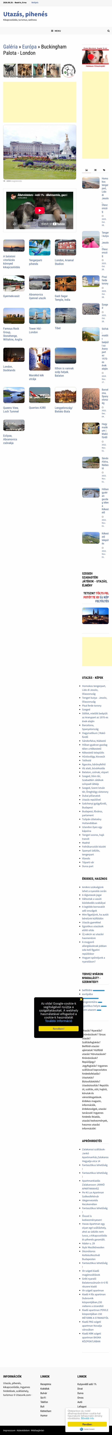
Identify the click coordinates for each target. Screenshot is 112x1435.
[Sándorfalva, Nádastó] (91, 458)
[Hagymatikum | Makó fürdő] (91, 424)
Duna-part (87, 866)
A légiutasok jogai (92, 895)
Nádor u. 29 (88, 1243)
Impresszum (9, 1430)
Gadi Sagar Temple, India (62, 297)
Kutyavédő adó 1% (86, 1384)
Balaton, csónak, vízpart (95, 772)
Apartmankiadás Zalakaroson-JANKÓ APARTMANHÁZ (93, 1184)
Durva (80, 1393)
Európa (29, 47)
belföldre (87, 990)
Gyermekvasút (11, 296)
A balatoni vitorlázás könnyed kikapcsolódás (11, 262)
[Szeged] (91, 305)
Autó (79, 1402)
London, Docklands (9, 368)
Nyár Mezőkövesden (93, 1247)
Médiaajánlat (37, 1430)
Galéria (10, 47)
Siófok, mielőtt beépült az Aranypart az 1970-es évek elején (105, 348)
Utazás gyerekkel (91, 922)
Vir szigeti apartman (93, 1290)
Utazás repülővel (91, 799)
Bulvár (43, 1393)
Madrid (86, 842)
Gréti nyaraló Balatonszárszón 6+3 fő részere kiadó (95, 1282)
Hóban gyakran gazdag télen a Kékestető (105, 501)
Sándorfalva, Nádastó (105, 463)
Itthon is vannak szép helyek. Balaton (64, 372)
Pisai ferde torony (105, 280)
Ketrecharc (45, 1411)
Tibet (58, 328)
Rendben (87, 1424)
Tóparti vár (88, 862)
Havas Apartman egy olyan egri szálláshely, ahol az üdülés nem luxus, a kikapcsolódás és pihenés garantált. (94, 1231)
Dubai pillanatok (91, 795)
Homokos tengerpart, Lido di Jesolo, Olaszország (94, 689)
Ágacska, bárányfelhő (94, 764)
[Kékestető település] (91, 534)
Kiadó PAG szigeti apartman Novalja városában (92, 1325)
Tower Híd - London (35, 330)
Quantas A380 (37, 407)
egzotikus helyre (91, 1005)
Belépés (35, 2)
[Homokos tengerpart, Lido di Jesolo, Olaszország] (91, 179)
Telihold (86, 760)
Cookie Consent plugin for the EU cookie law (87, 1429)
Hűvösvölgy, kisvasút (93, 756)
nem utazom (89, 1009)
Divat (80, 1388)
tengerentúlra (90, 1002)
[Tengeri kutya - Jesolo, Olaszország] (91, 233)
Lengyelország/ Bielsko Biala (64, 409)
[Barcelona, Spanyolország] (91, 390)
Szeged (86, 709)
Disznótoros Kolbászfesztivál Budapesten (91, 1255)
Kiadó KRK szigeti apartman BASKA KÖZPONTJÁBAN (91, 1337)
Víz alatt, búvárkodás (93, 768)
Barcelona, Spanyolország (105, 396)
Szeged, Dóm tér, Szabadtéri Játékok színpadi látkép (92, 780)
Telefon (44, 1402)
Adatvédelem (23, 1430)
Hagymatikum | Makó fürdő (105, 430)
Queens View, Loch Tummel (11, 409)
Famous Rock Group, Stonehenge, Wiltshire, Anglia (12, 334)
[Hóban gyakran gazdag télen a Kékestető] (91, 489)
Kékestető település (105, 538)
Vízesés (86, 858)
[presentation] (86, 170)
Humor (43, 1415)
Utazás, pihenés (25, 14)
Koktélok (44, 1388)
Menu (58, 30)
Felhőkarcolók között (94, 846)
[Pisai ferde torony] (91, 277)
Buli (42, 1406)
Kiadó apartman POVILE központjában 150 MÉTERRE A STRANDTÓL (95, 1313)
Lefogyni (81, 1406)
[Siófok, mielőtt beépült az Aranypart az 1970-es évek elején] (91, 329)
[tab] (86, 170)
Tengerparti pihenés (35, 262)
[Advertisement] (39, 102)
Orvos (80, 1397)
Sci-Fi (43, 1397)
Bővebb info (87, 1418)
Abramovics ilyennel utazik (37, 296)
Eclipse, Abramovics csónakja (10, 439)
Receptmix (45, 1384)
